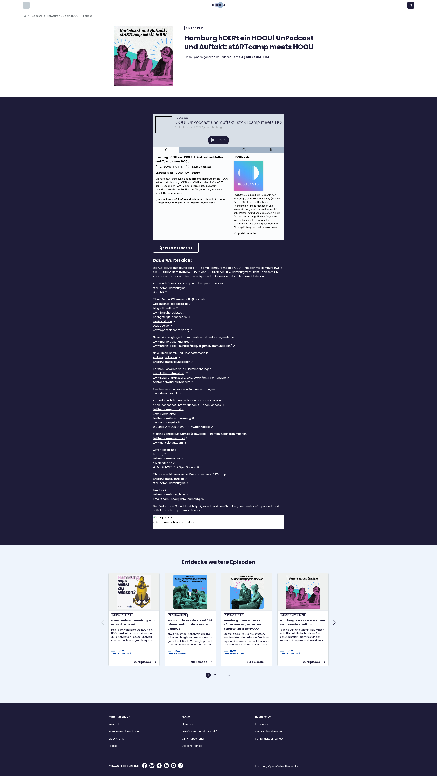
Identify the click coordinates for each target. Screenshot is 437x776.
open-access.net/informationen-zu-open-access (187, 405)
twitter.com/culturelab (168, 479)
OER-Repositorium (194, 739)
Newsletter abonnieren (124, 731)
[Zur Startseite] (218, 5)
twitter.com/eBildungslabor (171, 362)
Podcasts (36, 16)
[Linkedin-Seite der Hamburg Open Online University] (166, 765)
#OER (172, 427)
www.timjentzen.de (165, 394)
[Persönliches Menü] (410, 5)
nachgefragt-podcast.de (170, 317)
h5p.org (158, 454)
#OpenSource (186, 467)
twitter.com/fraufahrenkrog (172, 418)
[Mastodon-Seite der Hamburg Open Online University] (152, 765)
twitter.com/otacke (166, 458)
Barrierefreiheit (192, 746)
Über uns (187, 724)
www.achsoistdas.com (168, 443)
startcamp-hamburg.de (169, 288)
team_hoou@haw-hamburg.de (182, 499)
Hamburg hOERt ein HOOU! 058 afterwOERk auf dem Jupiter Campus (190, 624)
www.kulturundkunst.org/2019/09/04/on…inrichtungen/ (189, 378)
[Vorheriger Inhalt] (103, 622)
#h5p (157, 467)
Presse (113, 746)
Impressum (262, 724)
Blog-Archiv (116, 739)
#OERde (158, 427)
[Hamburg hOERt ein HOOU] (143, 56)
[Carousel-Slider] (218, 628)
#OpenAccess (200, 427)
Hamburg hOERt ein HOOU (63, 16)
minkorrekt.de (162, 321)
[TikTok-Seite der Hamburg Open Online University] (159, 765)
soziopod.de (161, 326)
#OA (183, 427)
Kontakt (114, 724)
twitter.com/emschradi (169, 438)
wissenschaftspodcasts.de (170, 304)
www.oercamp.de (165, 422)
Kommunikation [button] (119, 717)
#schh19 (158, 292)
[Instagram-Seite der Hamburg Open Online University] (180, 765)
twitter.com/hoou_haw (169, 494)
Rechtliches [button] (263, 717)
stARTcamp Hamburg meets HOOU (217, 268)
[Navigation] (26, 5)
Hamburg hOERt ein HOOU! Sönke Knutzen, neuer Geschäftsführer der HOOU (243, 624)
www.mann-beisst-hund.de (171, 342)
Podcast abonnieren (178, 247)
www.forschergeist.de (167, 313)
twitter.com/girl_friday (168, 409)
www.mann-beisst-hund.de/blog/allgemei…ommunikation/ (192, 346)
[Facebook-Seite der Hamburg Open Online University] (144, 765)
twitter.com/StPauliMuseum (171, 382)
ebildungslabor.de (165, 357)
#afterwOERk (188, 272)
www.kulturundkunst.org (169, 373)
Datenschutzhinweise (269, 731)
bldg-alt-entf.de (164, 308)
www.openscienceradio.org (171, 330)
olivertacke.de (162, 463)
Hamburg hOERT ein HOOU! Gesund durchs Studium (302, 622)
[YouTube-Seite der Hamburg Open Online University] (173, 765)
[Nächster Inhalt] (334, 622)
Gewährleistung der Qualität (200, 731)
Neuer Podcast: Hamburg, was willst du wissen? (133, 622)
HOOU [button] (186, 717)
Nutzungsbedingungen (269, 739)
